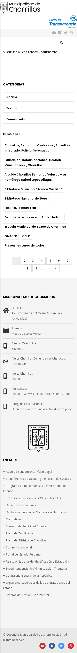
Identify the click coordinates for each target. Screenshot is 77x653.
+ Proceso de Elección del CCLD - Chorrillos (32, 498)
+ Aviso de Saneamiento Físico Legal (27, 472)
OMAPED (11, 236)
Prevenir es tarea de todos (25, 245)
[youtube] (42, 645)
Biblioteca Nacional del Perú (26, 198)
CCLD (26, 236)
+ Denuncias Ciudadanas (19, 505)
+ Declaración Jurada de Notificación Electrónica (35, 512)
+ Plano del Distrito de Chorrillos (24, 540)
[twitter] (61, 645)
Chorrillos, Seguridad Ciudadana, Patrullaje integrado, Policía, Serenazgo (37, 148)
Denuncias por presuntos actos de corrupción (42, 409)
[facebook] (52, 645)
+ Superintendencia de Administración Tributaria (35, 568)
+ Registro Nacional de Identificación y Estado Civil (36, 561)
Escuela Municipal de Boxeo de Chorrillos (35, 227)
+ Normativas (12, 519)
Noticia (11, 97)
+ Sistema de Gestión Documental (26, 595)
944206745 (19, 364)
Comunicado (15, 119)
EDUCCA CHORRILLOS (20, 208)
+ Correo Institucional (17, 547)
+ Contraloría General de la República (27, 575)
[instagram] (71, 33)
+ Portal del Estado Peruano (22, 554)
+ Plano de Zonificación (18, 533)
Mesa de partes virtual (26, 334)
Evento (11, 108)
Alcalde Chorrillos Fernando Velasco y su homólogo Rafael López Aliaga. (35, 177)
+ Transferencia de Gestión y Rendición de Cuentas (37, 479)
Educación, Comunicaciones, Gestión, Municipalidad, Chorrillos (33, 162)
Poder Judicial (52, 217)
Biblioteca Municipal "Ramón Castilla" (33, 189)
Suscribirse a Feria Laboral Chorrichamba (30, 52)
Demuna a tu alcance (21, 217)
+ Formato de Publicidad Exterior (25, 526)
